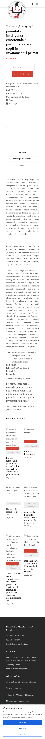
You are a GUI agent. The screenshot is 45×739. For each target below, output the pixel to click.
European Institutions (29, 453)
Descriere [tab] (22, 152)
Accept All (22, 722)
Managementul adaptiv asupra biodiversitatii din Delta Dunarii (31, 566)
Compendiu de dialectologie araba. (13, 512)
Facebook (11, 695)
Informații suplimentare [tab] (22, 159)
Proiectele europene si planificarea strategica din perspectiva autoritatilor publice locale (12, 466)
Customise (22, 728)
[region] (22, 721)
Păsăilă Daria (18, 93)
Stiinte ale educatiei (24, 84)
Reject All (22, 734)
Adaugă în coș (22, 74)
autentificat (22, 406)
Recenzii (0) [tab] (22, 165)
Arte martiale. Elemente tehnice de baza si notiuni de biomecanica (31, 517)
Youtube (20, 695)
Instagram (30, 695)
